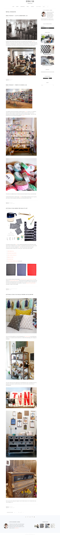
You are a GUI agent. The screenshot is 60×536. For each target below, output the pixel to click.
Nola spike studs (10, 259)
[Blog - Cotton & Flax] (30, 4)
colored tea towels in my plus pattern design (27, 279)
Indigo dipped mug (11, 251)
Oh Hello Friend (27, 336)
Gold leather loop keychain (12, 253)
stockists (13, 203)
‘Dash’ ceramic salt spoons (12, 255)
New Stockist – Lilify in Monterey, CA (16, 15)
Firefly (26, 111)
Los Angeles (10, 203)
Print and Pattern (11, 288)
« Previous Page (10, 512)
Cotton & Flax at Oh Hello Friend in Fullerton (19, 294)
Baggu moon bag (10, 257)
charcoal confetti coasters (14, 280)
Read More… (17, 527)
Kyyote (23, 115)
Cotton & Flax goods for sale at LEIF (16, 208)
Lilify (33, 41)
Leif (16, 244)
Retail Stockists (11, 79)
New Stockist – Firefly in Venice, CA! (16, 84)
